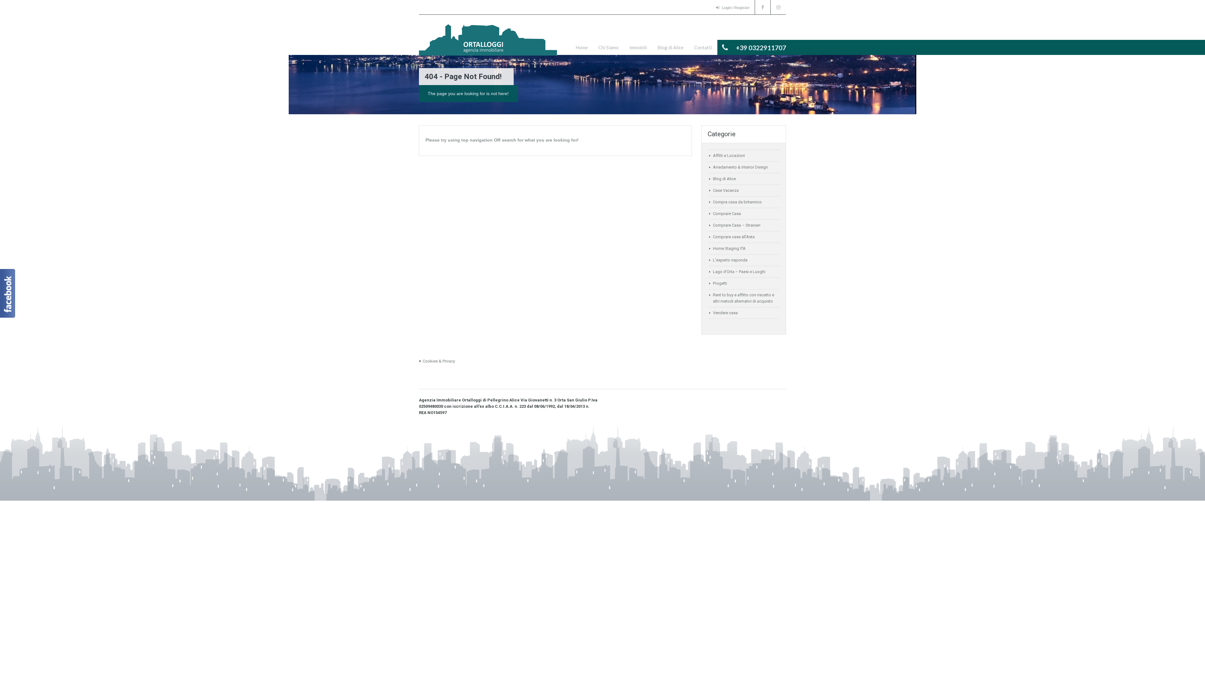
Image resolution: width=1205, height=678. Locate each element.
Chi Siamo (608, 47)
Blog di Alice (670, 47)
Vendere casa (725, 312)
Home (582, 47)
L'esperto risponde (730, 260)
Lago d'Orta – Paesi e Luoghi (739, 271)
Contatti (703, 47)
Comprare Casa (727, 213)
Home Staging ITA (729, 248)
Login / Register (736, 8)
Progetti (720, 283)
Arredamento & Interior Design (740, 167)
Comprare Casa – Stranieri (736, 225)
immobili (638, 47)
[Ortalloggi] (488, 43)
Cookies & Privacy (439, 361)
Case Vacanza (726, 190)
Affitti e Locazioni (729, 155)
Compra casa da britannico (737, 202)
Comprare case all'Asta (734, 236)
